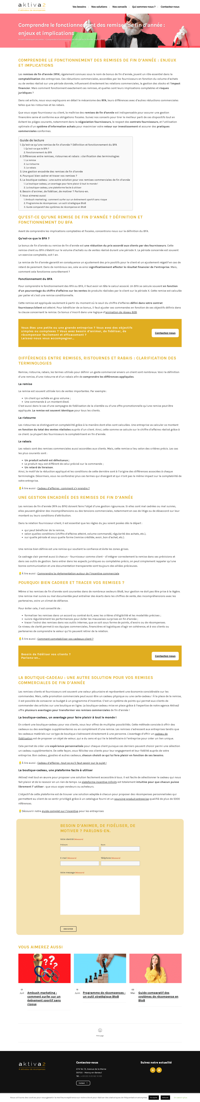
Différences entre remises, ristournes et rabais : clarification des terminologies (70, 156)
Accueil (21, 40)
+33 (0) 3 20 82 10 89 (91, 1076)
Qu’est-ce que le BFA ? (37, 148)
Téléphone (110, 858)
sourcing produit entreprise (131, 798)
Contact (82, 1083)
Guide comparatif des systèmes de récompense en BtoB (56, 207)
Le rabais (31, 167)
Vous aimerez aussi (34, 195)
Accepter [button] (153, 1098)
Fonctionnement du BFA (39, 152)
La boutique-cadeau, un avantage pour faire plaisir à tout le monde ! (61, 183)
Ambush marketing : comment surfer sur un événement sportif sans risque (66, 199)
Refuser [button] (165, 1098)
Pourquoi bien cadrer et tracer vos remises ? (50, 175)
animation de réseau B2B (121, 312)
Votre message (72, 872)
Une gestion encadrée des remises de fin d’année (52, 171)
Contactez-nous (165, 332)
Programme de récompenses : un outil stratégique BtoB (56, 203)
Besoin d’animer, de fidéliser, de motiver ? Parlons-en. (55, 191)
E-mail (68, 858)
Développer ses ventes (35, 40)
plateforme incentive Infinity (99, 782)
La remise (30, 160)
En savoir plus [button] (180, 1097)
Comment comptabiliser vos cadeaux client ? (65, 638)
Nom (103, 844)
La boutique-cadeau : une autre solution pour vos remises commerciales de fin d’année (76, 179)
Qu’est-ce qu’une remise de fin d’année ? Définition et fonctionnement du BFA (69, 144)
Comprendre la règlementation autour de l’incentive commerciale (78, 573)
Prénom (64, 844)
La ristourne (32, 164)
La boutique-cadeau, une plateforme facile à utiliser (53, 187)
